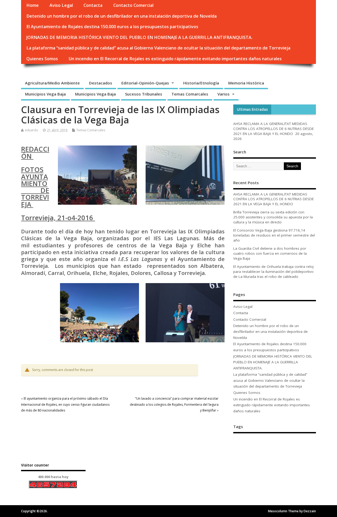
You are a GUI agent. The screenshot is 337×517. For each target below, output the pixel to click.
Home (32, 5)
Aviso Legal (61, 5)
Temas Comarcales (189, 94)
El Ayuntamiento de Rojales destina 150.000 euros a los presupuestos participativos (112, 26)
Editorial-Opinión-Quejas (145, 83)
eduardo (31, 130)
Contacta (92, 5)
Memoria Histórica (246, 83)
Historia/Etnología (201, 83)
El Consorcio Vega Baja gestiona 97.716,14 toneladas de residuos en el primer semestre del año (274, 235)
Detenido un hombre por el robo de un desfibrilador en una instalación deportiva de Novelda (121, 16)
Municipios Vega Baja (45, 94)
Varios (223, 94)
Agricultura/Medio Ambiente (52, 83)
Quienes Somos (42, 59)
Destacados (100, 83)
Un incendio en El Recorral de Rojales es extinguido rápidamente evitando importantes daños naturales (175, 59)
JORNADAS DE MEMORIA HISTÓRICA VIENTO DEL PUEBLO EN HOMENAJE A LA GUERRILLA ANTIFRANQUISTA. (139, 37)
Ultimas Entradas (252, 109)
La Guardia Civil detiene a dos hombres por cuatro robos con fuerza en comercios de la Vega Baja (270, 253)
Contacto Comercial (133, 5)
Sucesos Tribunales (143, 94)
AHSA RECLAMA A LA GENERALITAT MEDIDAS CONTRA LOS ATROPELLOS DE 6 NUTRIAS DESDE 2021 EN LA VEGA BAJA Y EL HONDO (273, 128)
